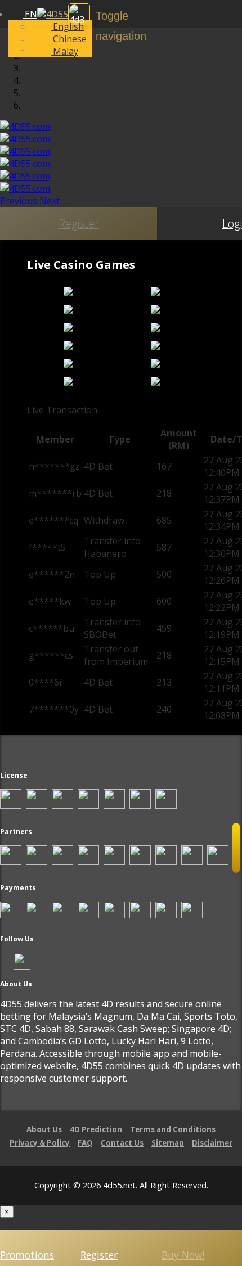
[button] (19, 201)
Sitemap (167, 1143)
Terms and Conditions (173, 1129)
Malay (64, 51)
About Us (44, 1129)
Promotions (27, 1255)
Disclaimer (212, 1143)
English (67, 26)
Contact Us (122, 1143)
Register (79, 223)
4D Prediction (96, 1129)
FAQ (85, 1143)
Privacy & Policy (40, 1143)
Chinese (69, 39)
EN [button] (30, 14)
